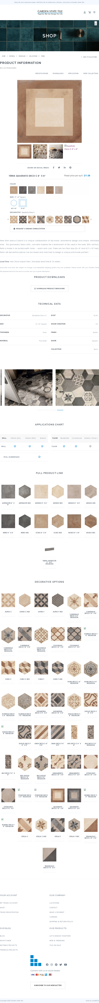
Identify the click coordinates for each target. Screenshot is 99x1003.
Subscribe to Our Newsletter (48, 985)
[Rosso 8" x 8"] (50, 190)
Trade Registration (9, 912)
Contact (53, 908)
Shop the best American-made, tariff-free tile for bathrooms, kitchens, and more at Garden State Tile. (49, 2)
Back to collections (90, 57)
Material (12, 56)
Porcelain (22, 56)
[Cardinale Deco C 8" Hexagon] (50, 219)
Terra (43, 56)
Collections (33, 56)
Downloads (58, 73)
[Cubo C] (86, 219)
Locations (54, 903)
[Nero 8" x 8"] (23, 190)
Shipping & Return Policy (61, 922)
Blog (2, 936)
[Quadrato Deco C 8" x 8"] (23, 203)
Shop (2, 908)
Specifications (41, 73)
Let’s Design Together (60, 936)
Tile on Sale (55, 945)
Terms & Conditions (92, 1000)
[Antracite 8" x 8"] (32, 190)
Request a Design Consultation (30, 229)
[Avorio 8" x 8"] (41, 190)
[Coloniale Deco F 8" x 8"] (68, 219)
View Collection (90, 73)
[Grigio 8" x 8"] (59, 190)
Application (73, 73)
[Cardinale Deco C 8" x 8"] (32, 219)
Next (91, 219)
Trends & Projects (9, 950)
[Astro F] (23, 219)
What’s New (5, 941)
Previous (8, 219)
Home (4, 56)
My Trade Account (9, 903)
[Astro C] (14, 219)
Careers (53, 917)
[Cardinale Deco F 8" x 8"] (41, 219)
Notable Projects (8, 945)
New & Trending (57, 941)
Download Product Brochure (51, 289)
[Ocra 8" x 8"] (14, 190)
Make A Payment (57, 912)
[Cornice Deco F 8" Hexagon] (77, 219)
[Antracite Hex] (14, 203)
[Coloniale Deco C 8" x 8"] (59, 219)
